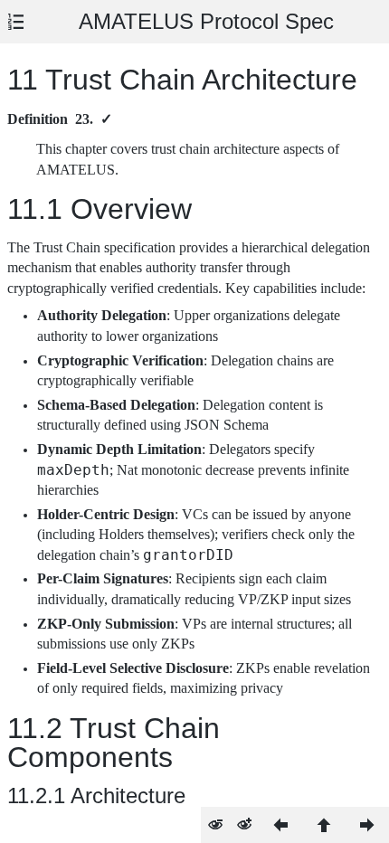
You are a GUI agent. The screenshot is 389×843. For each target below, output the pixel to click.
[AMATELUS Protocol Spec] (324, 825)
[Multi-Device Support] (367, 825)
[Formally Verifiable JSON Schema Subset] (280, 825)
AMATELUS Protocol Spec (206, 21)
